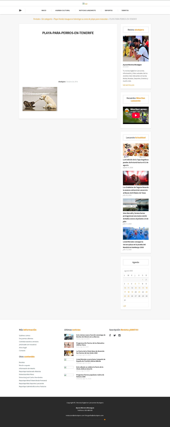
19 (132, 292)
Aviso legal (23, 348)
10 (125, 288)
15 (143, 288)
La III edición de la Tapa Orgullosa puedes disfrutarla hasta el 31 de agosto (135, 162)
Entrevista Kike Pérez (26, 374)
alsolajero (61, 82)
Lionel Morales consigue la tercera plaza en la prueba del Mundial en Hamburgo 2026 (134, 244)
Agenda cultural (62, 10)
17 (125, 292)
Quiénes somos (24, 335)
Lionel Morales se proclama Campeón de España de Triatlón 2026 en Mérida (90, 360)
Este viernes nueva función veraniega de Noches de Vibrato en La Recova (90, 336)
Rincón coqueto (24, 365)
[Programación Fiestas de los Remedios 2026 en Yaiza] (68, 347)
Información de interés (27, 368)
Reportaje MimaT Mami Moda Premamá (33, 380)
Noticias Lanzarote (87, 10)
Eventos (125, 10)
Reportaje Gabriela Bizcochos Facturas (32, 386)
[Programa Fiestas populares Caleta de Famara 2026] (68, 376)
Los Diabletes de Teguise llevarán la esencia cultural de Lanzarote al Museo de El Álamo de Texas (136, 190)
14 (139, 288)
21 (139, 292)
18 (128, 292)
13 (135, 288)
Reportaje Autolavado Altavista (30, 371)
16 (146, 288)
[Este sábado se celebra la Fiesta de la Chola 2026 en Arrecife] (68, 368)
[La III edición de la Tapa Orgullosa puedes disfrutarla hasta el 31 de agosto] (136, 157)
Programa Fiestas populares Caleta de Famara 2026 (90, 376)
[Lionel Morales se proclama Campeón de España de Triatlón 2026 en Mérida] (68, 360)
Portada (36, 19)
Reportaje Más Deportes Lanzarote (31, 383)
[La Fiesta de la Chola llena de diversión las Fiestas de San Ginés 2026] (68, 355)
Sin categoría (47, 19)
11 (128, 288)
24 (125, 296)
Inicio (44, 10)
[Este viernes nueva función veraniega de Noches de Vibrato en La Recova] (68, 339)
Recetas (22, 362)
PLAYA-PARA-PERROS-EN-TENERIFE (68, 33)
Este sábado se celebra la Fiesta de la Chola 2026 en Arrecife (89, 368)
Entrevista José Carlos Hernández (31, 377)
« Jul (124, 306)
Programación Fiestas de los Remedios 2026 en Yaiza (90, 344)
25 (128, 296)
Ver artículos (128, 85)
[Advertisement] (68, 55)
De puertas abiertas (26, 338)
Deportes (109, 10)
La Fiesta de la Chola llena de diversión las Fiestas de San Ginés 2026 (90, 352)
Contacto (22, 351)
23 (146, 292)
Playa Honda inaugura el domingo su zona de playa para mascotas (81, 19)
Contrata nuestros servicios (29, 341)
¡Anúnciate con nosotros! (27, 344)
